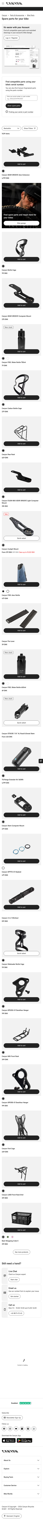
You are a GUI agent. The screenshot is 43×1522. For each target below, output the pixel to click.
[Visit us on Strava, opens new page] (22, 1428)
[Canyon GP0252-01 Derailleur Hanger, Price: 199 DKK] (21, 988)
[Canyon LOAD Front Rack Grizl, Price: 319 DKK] (21, 1172)
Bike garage (21, 223)
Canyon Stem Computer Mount (13, 826)
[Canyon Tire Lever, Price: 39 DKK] (21, 619)
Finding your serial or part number (20, 112)
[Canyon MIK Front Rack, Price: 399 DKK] (21, 1034)
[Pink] (12, 1237)
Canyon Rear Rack (8, 454)
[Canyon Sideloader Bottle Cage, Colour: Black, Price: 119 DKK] (21, 941)
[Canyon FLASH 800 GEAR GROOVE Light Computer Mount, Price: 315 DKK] (21, 478)
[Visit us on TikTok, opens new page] (28, 1428)
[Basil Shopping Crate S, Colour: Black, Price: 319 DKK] (21, 1218)
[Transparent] (7, 358)
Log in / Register (12, 38)
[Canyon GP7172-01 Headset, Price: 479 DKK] (21, 849)
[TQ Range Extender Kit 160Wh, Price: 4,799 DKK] (21, 757)
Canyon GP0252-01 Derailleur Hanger (15, 1010)
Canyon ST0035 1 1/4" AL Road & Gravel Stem (18, 733)
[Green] (7, 1237)
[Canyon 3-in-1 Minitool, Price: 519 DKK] (21, 895)
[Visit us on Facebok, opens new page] (4, 1428)
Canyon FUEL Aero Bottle (11, 595)
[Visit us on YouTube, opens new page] (16, 1428)
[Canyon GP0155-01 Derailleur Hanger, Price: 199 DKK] (21, 1080)
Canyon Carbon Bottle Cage (12, 408)
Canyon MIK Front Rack (10, 1056)
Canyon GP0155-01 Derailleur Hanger (15, 1102)
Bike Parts (30, 15)
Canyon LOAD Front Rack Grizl (12, 1195)
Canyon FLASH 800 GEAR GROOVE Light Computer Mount (20, 502)
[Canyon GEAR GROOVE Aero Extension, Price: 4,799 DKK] (21, 152)
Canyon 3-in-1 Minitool (10, 918)
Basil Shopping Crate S (10, 1241)
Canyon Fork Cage (8, 1148)
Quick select (21, 538)
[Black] (3, 591)
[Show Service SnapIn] (41, 761)
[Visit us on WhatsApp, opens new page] (34, 1428)
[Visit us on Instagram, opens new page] (10, 1428)
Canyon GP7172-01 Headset (11, 872)
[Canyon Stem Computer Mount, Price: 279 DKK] (21, 803)
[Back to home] (14, 3)
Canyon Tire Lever (8, 641)
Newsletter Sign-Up (13, 1418)
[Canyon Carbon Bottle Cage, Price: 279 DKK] (21, 386)
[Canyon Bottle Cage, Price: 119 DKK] (21, 247)
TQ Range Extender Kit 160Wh (12, 779)
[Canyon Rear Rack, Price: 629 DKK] (21, 432)
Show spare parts (14, 106)
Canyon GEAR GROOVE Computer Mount (16, 316)
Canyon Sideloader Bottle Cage (13, 964)
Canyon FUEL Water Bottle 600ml (14, 687)
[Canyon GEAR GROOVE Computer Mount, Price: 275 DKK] (21, 293)
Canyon (4, 15)
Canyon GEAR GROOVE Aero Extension (16, 175)
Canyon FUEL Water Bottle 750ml (14, 362)
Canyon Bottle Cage (9, 270)
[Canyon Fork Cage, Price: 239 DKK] (21, 1126)
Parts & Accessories (17, 15)
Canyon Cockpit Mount (10, 549)
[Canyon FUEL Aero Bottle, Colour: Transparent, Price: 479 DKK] (21, 572)
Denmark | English (13, 1516)
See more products (21, 1252)
